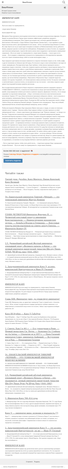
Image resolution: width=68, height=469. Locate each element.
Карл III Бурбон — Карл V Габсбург (23, 313)
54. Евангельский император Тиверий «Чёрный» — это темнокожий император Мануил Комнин (32, 198)
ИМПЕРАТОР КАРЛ (15, 284)
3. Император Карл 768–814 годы (21, 398)
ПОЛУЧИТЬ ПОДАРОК (13, 160)
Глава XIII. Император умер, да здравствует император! (32, 298)
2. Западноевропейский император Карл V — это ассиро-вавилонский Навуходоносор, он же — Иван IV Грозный (33, 429)
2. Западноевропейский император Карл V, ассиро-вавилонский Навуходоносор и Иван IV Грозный (30, 268)
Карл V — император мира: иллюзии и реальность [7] (31, 413)
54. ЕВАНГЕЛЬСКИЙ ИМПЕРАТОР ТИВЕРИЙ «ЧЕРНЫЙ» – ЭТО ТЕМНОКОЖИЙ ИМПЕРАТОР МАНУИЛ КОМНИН (29, 357)
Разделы (37, 461)
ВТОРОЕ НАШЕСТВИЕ (57, 467)
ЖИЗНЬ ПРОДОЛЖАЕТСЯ (10, 467)
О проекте (29, 461)
